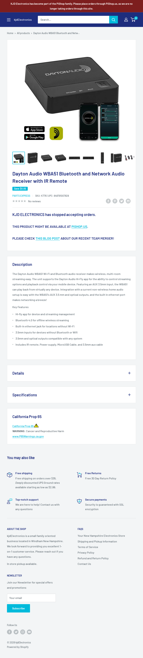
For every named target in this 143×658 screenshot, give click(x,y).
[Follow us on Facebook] (9, 631)
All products (23, 33)
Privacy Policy (86, 552)
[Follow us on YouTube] (29, 631)
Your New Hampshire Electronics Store (101, 535)
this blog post (48, 238)
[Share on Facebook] (108, 201)
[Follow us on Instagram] (22, 631)
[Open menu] (8, 19)
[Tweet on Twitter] (121, 201)
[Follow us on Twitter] (16, 631)
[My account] (126, 20)
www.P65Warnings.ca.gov (28, 436)
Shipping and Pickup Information (97, 541)
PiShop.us (79, 226)
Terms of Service (88, 547)
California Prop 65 (23, 426)
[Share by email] (128, 201)
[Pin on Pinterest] (114, 201)
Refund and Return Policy (93, 558)
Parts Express (21, 195)
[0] (133, 20)
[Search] (113, 19)
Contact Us (84, 563)
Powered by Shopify (18, 646)
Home (10, 33)
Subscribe (18, 608)
